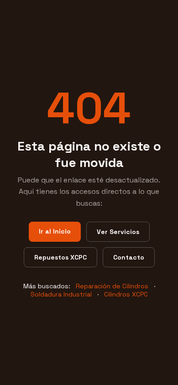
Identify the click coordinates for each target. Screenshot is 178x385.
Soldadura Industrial (61, 294)
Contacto (128, 257)
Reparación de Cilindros (112, 286)
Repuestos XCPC (60, 257)
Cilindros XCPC (126, 294)
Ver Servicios (118, 232)
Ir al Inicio (55, 231)
